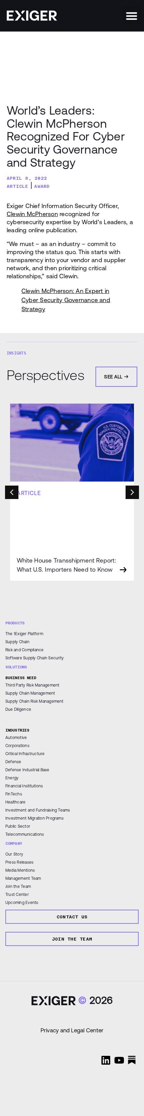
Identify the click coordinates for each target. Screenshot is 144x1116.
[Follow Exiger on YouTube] (119, 1060)
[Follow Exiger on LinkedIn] (106, 1060)
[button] (132, 16)
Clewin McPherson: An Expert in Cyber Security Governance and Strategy (65, 300)
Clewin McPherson (32, 213)
